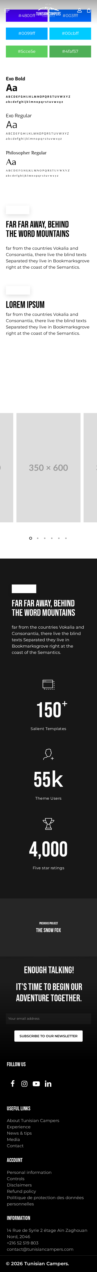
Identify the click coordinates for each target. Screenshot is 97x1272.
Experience (19, 1126)
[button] (6, 10)
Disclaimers (19, 1185)
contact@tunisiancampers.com (40, 1249)
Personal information (29, 1172)
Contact (15, 1145)
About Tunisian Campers (33, 1120)
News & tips (19, 1133)
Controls (15, 1178)
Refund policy (21, 1191)
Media (13, 1139)
